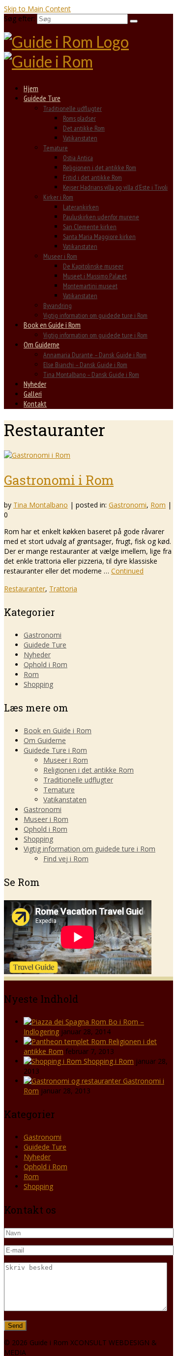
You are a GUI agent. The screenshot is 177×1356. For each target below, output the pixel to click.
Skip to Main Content (37, 8)
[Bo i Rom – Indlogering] (66, 1021)
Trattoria (63, 588)
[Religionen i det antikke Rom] (66, 1041)
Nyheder (37, 654)
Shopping (38, 684)
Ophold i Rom (45, 664)
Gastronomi (128, 504)
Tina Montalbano (40, 504)
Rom (158, 504)
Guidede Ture (45, 644)
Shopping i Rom (109, 1061)
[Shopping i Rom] (54, 1061)
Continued (127, 571)
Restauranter (24, 588)
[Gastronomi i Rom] (37, 455)
